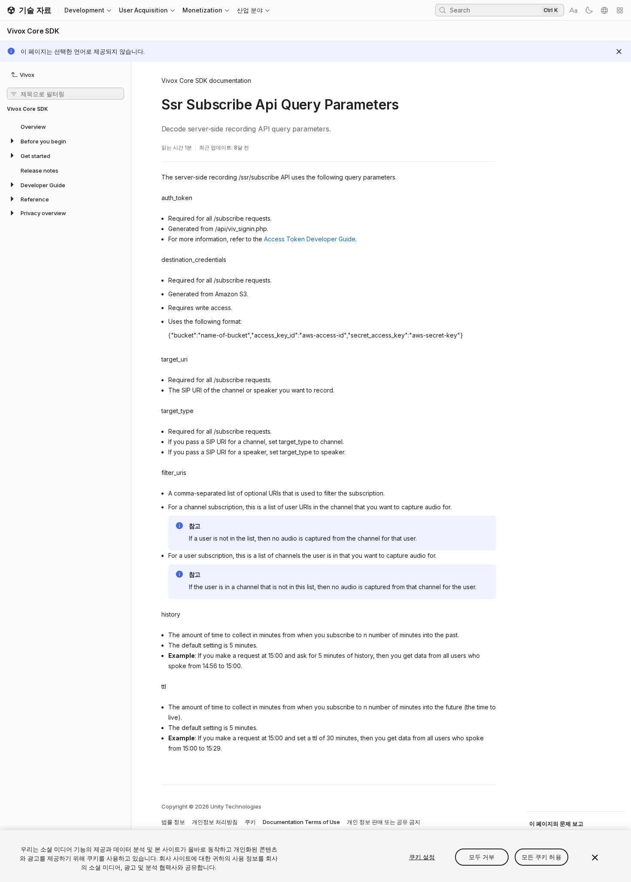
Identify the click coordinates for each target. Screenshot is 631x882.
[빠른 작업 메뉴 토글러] (620, 10)
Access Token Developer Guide (309, 239)
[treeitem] (65, 126)
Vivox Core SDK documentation (206, 80)
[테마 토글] (589, 10)
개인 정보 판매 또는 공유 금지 (383, 821)
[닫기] (595, 857)
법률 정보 (173, 821)
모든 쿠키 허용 (541, 857)
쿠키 (250, 821)
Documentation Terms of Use (301, 821)
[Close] (619, 51)
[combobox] (495, 10)
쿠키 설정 (422, 857)
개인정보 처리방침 (215, 821)
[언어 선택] (604, 10)
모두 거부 (482, 857)
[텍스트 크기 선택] (573, 10)
